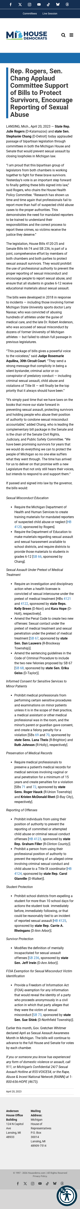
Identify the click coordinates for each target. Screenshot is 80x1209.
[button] (67, 1195)
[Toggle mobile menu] (72, 35)
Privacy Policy (40, 1176)
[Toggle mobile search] (63, 35)
